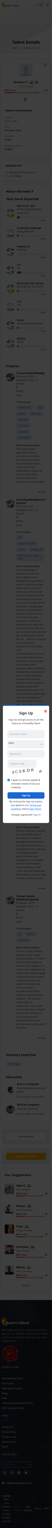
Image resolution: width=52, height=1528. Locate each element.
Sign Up (26, 795)
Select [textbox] (11, 743)
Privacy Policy (33, 808)
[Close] (45, 711)
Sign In (37, 814)
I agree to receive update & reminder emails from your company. (25, 783)
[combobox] (26, 744)
